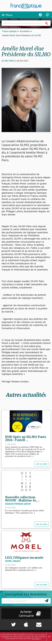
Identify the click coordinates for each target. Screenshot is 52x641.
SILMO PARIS (8, 60)
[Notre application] (26, 623)
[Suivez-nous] (9, 623)
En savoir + (36, 638)
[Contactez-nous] (43, 623)
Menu (7, 15)
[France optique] (26, 5)
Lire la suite (41, 463)
